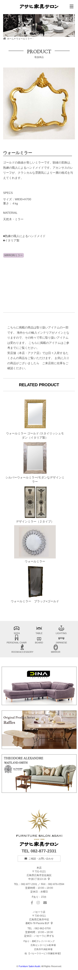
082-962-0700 (43, 928)
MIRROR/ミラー (13, 255)
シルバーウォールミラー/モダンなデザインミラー (34, 479)
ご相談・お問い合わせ (40, 858)
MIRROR (55, 652)
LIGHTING (61, 633)
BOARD (39, 642)
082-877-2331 (43, 851)
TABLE (39, 633)
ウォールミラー (35, 561)
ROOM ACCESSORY (22, 652)
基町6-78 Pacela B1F (37, 919)
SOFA (17, 633)
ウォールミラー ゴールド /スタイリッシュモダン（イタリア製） (35, 435)
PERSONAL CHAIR (17, 642)
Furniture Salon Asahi (29, 966)
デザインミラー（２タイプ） (35, 521)
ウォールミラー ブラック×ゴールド (35, 601)
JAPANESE (61, 642)
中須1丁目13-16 (39, 875)
